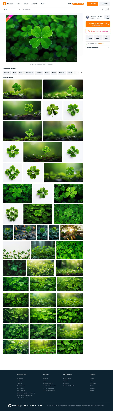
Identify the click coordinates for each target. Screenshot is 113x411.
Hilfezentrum (67, 378)
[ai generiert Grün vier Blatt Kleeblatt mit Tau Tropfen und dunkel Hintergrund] (8, 232)
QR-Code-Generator (22, 398)
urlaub (70, 73)
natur (54, 73)
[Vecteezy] (4, 3)
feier (77, 73)
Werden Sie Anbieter (69, 386)
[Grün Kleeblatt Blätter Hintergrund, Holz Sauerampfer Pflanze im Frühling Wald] (69, 250)
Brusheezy (20, 378)
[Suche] (103, 9)
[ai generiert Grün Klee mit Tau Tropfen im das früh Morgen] (43, 250)
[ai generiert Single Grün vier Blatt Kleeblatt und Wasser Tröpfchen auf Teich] (42, 232)
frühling (39, 73)
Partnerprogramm (48, 383)
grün (20, 73)
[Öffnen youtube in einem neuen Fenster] (41, 405)
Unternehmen (21, 386)
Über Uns (66, 383)
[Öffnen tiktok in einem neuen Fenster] (35, 405)
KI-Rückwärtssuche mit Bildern (26, 393)
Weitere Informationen (93, 47)
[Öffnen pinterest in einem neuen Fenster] (33, 405)
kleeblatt (6, 73)
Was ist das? (100, 43)
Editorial (34, 4)
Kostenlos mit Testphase (98, 24)
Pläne (69, 3)
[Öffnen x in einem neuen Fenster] (38, 405)
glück (47, 73)
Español (92, 381)
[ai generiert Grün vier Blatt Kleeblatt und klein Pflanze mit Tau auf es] (54, 232)
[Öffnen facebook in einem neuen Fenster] (25, 405)
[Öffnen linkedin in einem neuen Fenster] (30, 405)
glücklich (61, 73)
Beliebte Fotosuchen (48, 388)
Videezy (19, 383)
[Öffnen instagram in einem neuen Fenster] (27, 405)
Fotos (18, 4)
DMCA (44, 381)
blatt (14, 73)
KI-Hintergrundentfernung (24, 395)
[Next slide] (80, 73)
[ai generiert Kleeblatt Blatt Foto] (22, 89)
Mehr (42, 4)
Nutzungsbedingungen (75, 405)
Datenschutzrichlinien (87, 405)
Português (93, 383)
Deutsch (92, 386)
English (92, 378)
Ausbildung (20, 388)
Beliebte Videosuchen (49, 390)
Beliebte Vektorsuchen (49, 386)
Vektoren (10, 4)
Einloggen (105, 3)
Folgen (107, 18)
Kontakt (65, 381)
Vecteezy (19, 381)
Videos (26, 4)
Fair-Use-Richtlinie (99, 405)
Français (92, 388)
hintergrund (29, 73)
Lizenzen (45, 378)
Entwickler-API (21, 390)
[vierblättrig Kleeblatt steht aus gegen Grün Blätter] (68, 214)
